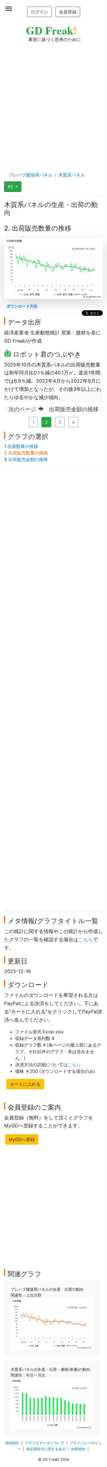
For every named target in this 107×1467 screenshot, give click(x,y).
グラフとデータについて (44, 1443)
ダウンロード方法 (22, 306)
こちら (85, 939)
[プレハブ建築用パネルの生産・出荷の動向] (52, 1323)
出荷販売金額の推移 (28, 459)
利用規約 (78, 1449)
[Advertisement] (53, 101)
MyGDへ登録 (22, 1139)
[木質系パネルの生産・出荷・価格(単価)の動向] (52, 1403)
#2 (11, 186)
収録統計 (12, 1443)
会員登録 (68, 12)
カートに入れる (25, 1084)
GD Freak (51, 30)
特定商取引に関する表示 (46, 1449)
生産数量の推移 (22, 446)
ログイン (39, 12)
